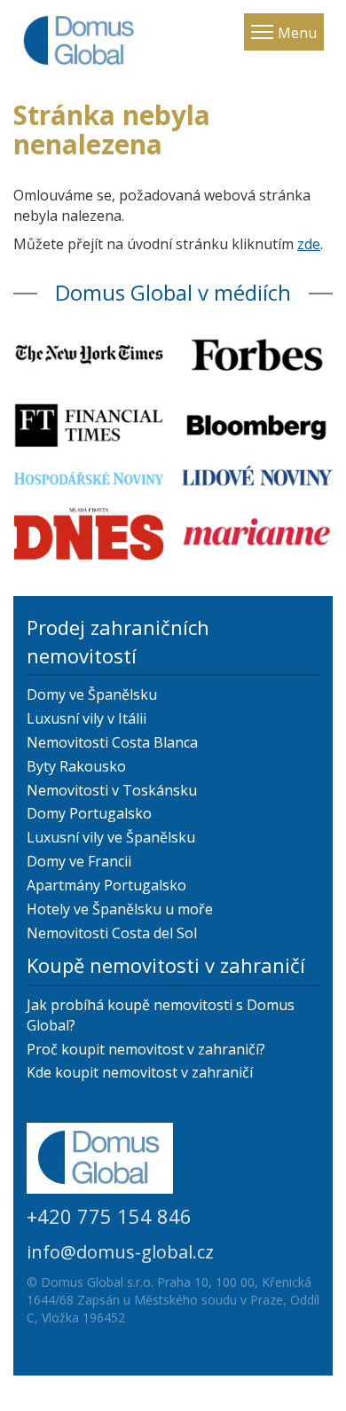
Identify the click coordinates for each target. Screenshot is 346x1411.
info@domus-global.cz (120, 1252)
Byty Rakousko (76, 766)
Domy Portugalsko (89, 813)
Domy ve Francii (79, 861)
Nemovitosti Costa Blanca (112, 742)
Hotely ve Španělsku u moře (120, 909)
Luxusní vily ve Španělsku (111, 837)
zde (308, 244)
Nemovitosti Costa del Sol (112, 933)
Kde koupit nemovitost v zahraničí (140, 1072)
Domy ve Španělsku (92, 694)
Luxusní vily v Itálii (86, 718)
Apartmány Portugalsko (106, 885)
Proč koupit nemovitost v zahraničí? (146, 1049)
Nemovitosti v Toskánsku (112, 790)
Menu (297, 33)
